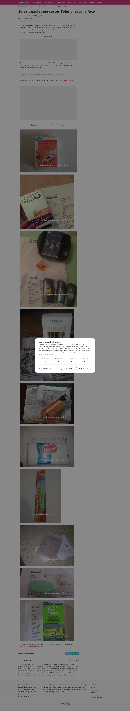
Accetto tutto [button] (83, 368)
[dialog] (65, 355)
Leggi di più (73, 352)
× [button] (92, 340)
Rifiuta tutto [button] (68, 368)
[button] (65, 354)
